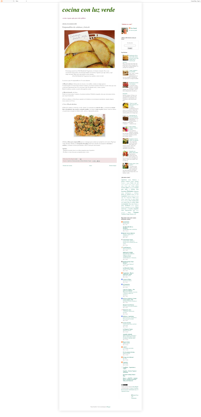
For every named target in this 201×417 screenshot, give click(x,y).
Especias (136, 191)
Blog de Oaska (126, 342)
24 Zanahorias (126, 284)
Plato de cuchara (131, 202)
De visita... (125, 358)
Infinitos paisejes (126, 353)
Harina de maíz (135, 194)
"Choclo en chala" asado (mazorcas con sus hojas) (133, 105)
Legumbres (124, 196)
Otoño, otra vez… (127, 285)
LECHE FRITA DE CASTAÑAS (130, 229)
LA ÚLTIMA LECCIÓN (128, 348)
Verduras (123, 214)
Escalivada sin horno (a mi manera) (133, 83)
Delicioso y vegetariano (128, 316)
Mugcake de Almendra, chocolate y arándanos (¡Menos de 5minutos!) (130, 293)
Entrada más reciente (67, 165)
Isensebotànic (126, 222)
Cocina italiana (135, 186)
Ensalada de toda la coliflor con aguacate (133, 139)
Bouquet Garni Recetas (128, 305)
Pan (125, 197)
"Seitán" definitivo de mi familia (133, 71)
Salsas (137, 207)
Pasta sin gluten (131, 199)
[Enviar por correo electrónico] (93, 161)
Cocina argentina (124, 184)
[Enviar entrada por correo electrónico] (80, 159)
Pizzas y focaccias (125, 200)
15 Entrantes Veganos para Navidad (128, 311)
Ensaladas (123, 191)
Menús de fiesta (131, 196)
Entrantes (86, 161)
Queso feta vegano (127, 275)
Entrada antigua (112, 165)
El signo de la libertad (128, 357)
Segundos (136, 209)
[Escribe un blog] (94, 161)
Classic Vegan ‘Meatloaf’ (128, 264)
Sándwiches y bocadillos (127, 208)
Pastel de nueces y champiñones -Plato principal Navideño (130, 318)
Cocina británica (132, 184)
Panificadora (129, 197)
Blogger (108, 407)
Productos (127, 205)
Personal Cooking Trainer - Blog (129, 375)
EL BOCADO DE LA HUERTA (128, 227)
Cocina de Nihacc (127, 279)
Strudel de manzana (127, 330)
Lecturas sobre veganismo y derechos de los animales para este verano (130, 242)
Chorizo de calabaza (127, 280)
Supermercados (128, 210)
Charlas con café (134, 183)
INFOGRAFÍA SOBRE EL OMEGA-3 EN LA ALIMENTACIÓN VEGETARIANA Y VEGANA (129, 255)
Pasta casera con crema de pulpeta (130, 306)
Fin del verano (126, 223)
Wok (135, 214)
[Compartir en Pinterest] (99, 161)
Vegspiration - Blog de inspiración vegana (128, 273)
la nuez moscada (127, 323)
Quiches (132, 205)
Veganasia (125, 362)
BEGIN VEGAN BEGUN (129, 233)
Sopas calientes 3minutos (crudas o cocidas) (133, 128)
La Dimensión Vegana (128, 268)
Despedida (125, 93)
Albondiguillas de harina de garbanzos (133, 116)
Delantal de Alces (127, 310)
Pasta (134, 197)
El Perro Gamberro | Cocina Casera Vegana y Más (129, 299)
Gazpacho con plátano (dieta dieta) (133, 151)
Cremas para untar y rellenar (77, 161)
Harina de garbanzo (126, 194)
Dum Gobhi (125, 363)
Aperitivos (69, 161)
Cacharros (128, 181)
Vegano (89, 161)
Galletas (122, 193)
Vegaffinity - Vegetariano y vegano (129, 367)
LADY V (125, 347)
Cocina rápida (125, 187)
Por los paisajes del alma (129, 352)
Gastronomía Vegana (128, 239)
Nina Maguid (133, 28)
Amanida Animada (127, 334)
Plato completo (132, 200)
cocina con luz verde (88, 9)
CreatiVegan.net (127, 247)
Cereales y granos (125, 183)
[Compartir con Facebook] (97, 161)
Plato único (131, 204)
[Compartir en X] (96, 161)
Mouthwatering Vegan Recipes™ (128, 262)
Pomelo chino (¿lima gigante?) (133, 164)
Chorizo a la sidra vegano (128, 269)
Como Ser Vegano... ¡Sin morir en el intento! (129, 290)
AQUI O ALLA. (126, 343)
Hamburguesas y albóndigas (132, 193)
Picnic (137, 199)
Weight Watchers (130, 214)
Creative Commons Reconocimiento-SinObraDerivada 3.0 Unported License (129, 389)
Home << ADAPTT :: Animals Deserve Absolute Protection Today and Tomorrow (130, 379)
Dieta (137, 189)
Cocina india (127, 186)
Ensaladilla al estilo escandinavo (130, 301)
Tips (134, 210)
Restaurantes (132, 207)
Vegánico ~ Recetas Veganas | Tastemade (130, 371)
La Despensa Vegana (128, 329)
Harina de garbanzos (127, 248)
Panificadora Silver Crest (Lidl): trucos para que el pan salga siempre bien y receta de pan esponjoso (131, 59)
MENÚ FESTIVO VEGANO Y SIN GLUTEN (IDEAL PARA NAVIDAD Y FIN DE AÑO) (129, 337)
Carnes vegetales (135, 181)
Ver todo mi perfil (133, 30)
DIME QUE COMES (128, 252)
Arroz (129, 180)
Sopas (122, 210)
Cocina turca (131, 187)
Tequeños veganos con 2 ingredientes (128, 235)
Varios (129, 212)
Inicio (90, 165)
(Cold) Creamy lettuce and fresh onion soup (129, 324)
